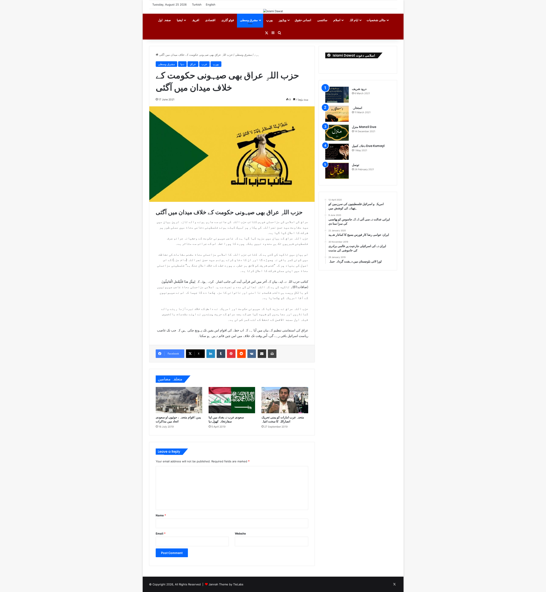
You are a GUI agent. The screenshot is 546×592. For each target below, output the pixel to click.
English (210, 4)
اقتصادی (210, 20)
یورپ (269, 20)
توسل (355, 165)
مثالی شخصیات (376, 20)
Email (161, 533)
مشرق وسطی (249, 20)
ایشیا (180, 20)
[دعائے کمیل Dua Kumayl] (337, 152)
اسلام (336, 20)
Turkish (197, 4)
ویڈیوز (282, 20)
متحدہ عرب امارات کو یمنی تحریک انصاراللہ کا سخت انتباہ (282, 419)
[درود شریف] (337, 95)
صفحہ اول (164, 20)
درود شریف (359, 89)
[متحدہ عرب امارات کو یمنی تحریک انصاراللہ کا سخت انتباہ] (284, 400)
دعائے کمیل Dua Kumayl (368, 146)
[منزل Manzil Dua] (337, 133)
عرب (204, 64)
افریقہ (195, 20)
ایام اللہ (353, 20)
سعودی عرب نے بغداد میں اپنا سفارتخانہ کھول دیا (226, 419)
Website (240, 533)
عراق (193, 64)
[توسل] (337, 171)
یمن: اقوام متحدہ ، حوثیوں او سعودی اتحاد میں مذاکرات (178, 419)
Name (161, 515)
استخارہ (357, 108)
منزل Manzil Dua (364, 127)
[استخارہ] (337, 114)
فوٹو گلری (227, 20)
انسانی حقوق (303, 20)
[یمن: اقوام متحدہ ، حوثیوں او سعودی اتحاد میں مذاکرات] (179, 400)
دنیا (182, 64)
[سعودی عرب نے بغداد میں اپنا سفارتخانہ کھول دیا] (232, 400)
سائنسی (322, 20)
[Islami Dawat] (273, 11)
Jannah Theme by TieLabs (226, 584)
